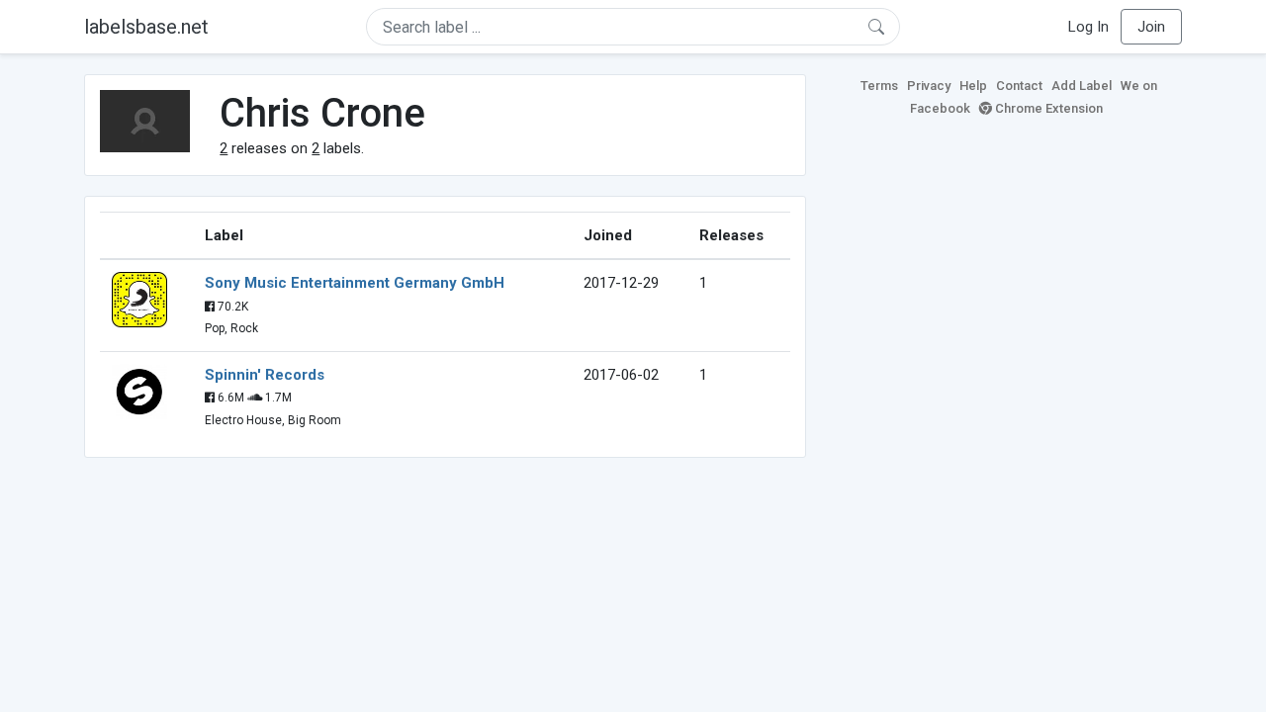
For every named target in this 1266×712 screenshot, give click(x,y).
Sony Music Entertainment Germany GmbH (354, 283)
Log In (1088, 27)
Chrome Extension (1047, 108)
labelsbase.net (146, 27)
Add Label (1081, 85)
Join (1151, 27)
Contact (1019, 85)
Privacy (928, 85)
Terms (879, 85)
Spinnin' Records (264, 375)
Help (973, 85)
